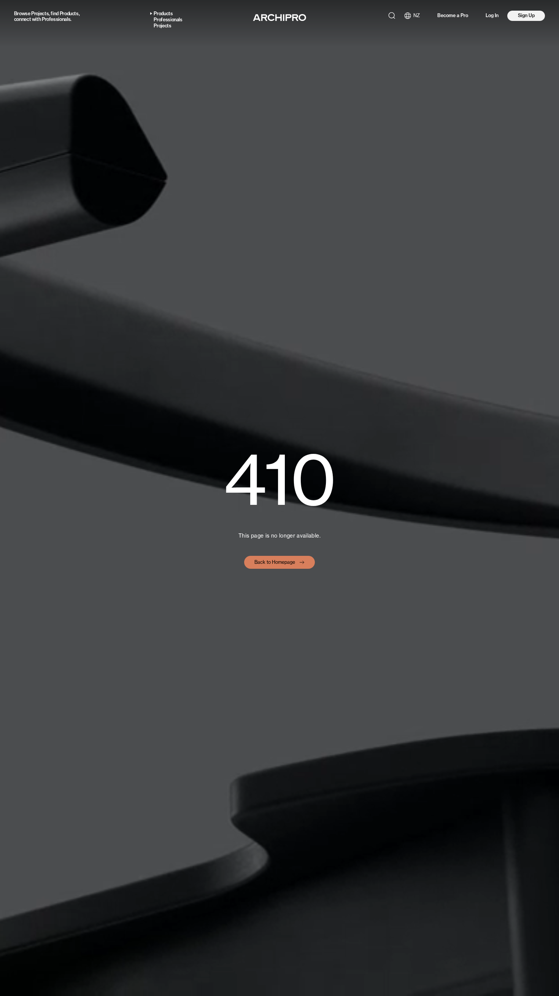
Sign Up (526, 15)
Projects (40, 13)
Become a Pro (452, 15)
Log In (492, 15)
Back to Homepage (274, 562)
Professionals (56, 19)
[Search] (391, 15)
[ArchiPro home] (279, 17)
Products (69, 13)
